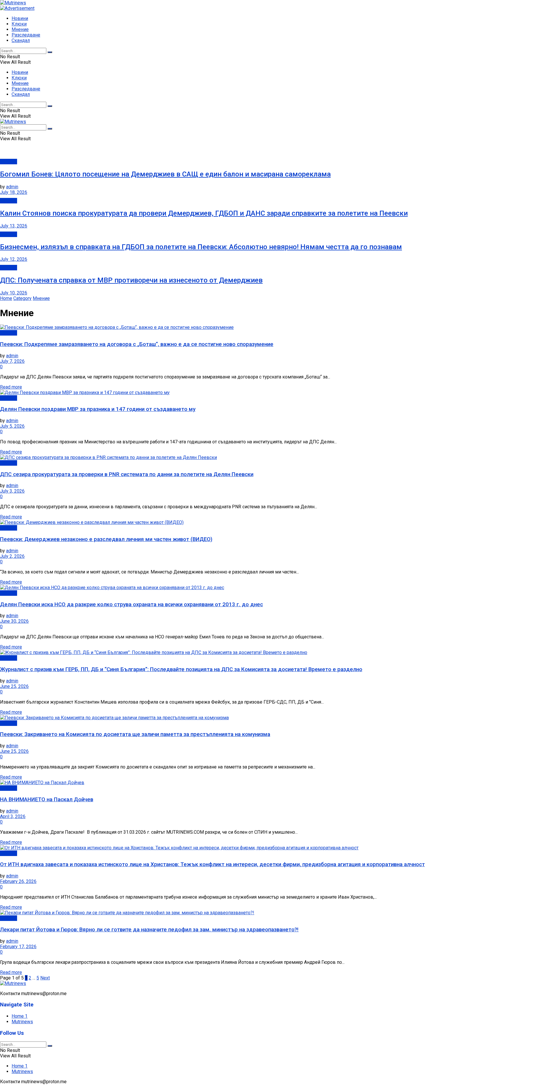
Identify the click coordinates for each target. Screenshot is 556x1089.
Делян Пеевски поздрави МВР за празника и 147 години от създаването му (97, 409)
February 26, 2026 (18, 881)
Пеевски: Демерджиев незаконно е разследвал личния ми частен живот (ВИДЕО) (106, 539)
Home (6, 298)
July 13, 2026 (13, 226)
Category (22, 298)
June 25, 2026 (14, 686)
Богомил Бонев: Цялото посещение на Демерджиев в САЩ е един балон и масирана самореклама (165, 174)
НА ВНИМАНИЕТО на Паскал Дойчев (46, 799)
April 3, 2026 (12, 816)
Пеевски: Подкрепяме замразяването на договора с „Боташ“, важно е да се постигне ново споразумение (136, 344)
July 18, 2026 (13, 192)
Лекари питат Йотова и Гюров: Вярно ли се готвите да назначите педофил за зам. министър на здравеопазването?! (149, 929)
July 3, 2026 (12, 491)
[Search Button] (49, 52)
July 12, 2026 (13, 259)
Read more (11, 387)
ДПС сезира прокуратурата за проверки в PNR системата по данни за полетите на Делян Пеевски (126, 474)
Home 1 (20, 1016)
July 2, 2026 (12, 556)
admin (12, 187)
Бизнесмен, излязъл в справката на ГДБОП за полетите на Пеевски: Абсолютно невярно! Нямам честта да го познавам (201, 247)
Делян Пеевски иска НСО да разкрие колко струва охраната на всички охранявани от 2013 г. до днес (131, 604)
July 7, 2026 (12, 361)
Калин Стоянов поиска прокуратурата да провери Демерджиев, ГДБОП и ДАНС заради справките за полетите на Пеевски (204, 213)
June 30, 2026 (14, 621)
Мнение (20, 29)
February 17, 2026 (18, 946)
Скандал (21, 40)
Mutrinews (22, 1021)
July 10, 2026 (13, 293)
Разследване (26, 35)
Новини (20, 18)
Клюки (19, 24)
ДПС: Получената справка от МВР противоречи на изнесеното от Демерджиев (131, 280)
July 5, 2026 (12, 426)
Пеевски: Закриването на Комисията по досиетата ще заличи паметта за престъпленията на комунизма (135, 734)
